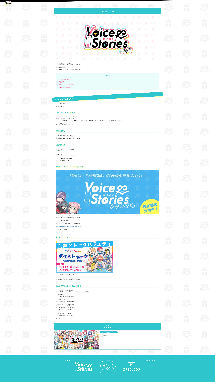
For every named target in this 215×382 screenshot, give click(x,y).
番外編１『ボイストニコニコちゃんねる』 (67, 84)
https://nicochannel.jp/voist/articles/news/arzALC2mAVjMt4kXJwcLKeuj (70, 226)
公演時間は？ (61, 82)
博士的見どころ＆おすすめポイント (65, 87)
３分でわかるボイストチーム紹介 (106, 335)
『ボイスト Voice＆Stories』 (64, 79)
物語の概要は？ (62, 81)
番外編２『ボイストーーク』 (64, 86)
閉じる (108, 75)
